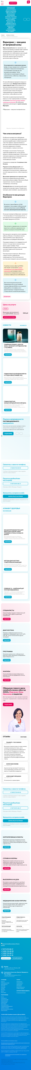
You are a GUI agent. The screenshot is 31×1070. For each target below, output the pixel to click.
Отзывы (3, 988)
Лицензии (3, 985)
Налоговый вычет (5, 1004)
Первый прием (4, 1002)
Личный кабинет (17, 958)
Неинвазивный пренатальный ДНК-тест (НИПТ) (11, 30)
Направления (19, 981)
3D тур (2, 991)
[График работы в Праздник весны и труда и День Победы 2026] (15, 366)
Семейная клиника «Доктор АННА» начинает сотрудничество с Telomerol (15, 346)
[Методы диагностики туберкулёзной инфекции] (15, 553)
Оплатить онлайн (4, 999)
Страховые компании (21, 992)
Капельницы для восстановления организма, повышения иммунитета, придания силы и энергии (10, 16)
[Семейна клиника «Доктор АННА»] (2, 3)
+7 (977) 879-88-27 (15, 483)
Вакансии (3, 989)
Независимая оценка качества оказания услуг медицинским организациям (15, 1055)
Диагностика (19, 984)
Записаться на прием (9, 317)
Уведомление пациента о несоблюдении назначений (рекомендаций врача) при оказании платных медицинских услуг (15, 1043)
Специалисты (4, 998)
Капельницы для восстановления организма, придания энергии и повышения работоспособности (11, 10)
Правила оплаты (4, 1000)
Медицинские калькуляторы (7, 1009)
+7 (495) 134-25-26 (7, 955)
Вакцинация (7, 296)
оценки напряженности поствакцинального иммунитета (13, 269)
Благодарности (4, 984)
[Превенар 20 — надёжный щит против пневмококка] (15, 581)
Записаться (13, 2)
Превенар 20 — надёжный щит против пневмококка (14, 589)
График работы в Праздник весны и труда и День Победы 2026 (15, 374)
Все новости (23, 325)
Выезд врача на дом (21, 987)
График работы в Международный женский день (15, 402)
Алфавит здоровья (5, 1007)
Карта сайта (3, 992)
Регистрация (3, 1003)
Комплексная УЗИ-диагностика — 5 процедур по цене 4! (11, 22)
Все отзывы (23, 736)
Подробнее (8, 354)
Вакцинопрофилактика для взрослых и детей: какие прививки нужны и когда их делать (13, 532)
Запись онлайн (6, 958)
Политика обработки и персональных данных (9, 1040)
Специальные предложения (6, 1006)
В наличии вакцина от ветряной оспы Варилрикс (11, 26)
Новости (3, 981)
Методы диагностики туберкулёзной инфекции (13, 561)
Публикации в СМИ (5, 982)
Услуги (2, 996)
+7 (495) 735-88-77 (7, 953)
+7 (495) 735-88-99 (15, 468)
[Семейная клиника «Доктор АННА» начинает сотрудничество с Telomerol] (15, 337)
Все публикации (7, 510)
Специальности (20, 982)
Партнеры (3, 987)
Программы (19, 985)
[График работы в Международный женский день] (15, 394)
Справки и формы (20, 988)
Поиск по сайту (4, 1010)
